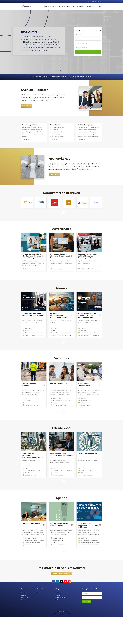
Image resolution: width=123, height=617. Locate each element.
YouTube (65, 581)
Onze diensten (57, 595)
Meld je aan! (86, 601)
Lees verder (25, 105)
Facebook (53, 581)
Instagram (69, 581)
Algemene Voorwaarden (57, 613)
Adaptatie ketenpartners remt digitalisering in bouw (32, 314)
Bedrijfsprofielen (25, 597)
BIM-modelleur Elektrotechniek (84, 384)
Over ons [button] (90, 6)
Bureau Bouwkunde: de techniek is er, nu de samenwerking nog (87, 315)
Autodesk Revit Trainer (58, 383)
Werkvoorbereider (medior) (29, 384)
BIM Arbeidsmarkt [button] (65, 6)
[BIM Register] (26, 6)
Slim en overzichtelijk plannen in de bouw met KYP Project (61, 256)
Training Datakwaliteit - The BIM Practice (59, 524)
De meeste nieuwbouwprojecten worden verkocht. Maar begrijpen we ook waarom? (60, 315)
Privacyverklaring (67, 613)
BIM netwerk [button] (49, 6)
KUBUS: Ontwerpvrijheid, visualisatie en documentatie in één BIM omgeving (33, 256)
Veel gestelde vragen (59, 597)
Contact (56, 600)
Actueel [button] (80, 6)
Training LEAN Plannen (31, 523)
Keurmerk (23, 600)
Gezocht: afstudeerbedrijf (87, 453)
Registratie (79, 52)
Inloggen (98, 30)
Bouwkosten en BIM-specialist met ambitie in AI (60, 454)
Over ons (56, 593)
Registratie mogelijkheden (25, 594)
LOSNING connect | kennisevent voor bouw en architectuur (88, 525)
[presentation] (59, 212)
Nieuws (39, 593)
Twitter (61, 581)
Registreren (99, 1)
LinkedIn (57, 581)
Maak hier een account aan (60, 573)
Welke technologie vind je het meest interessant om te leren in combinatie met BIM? (64, 77)
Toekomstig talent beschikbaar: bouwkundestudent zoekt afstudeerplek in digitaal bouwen (32, 455)
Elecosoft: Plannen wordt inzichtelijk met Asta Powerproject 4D (87, 256)
